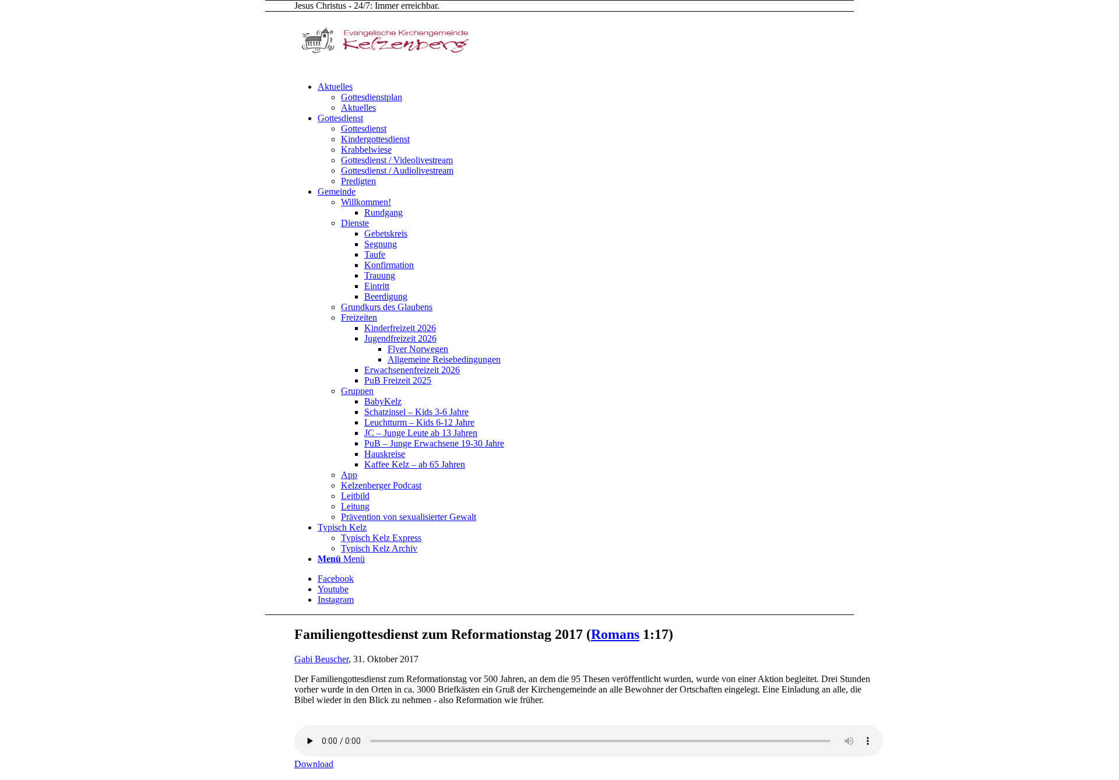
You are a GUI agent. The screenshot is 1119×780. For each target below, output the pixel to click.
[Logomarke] (381, 67)
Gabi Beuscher (321, 659)
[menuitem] (600, 97)
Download (313, 764)
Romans (615, 634)
